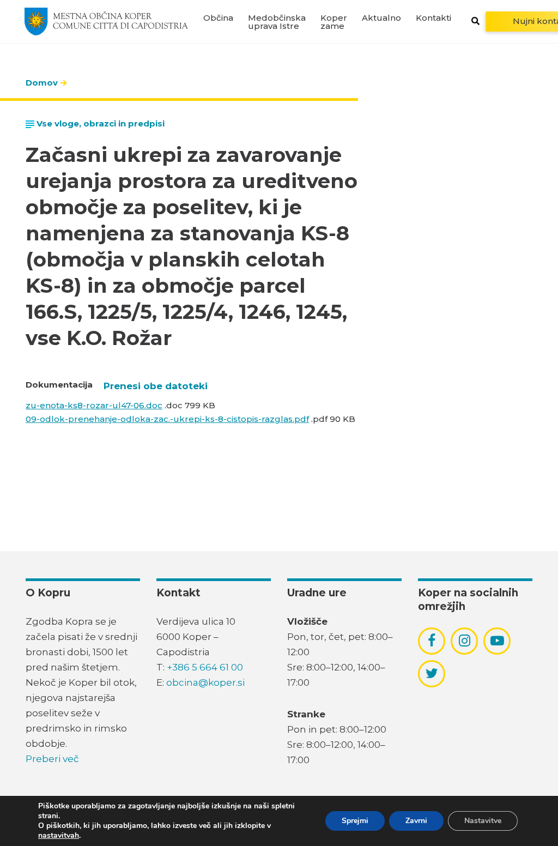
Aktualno (381, 18)
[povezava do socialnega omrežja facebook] (431, 640)
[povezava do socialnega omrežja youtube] (497, 641)
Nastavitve (482, 820)
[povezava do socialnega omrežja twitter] (432, 673)
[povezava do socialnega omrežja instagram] (464, 640)
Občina (218, 18)
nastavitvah (58, 836)
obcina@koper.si (205, 682)
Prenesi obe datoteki (156, 385)
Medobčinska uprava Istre (277, 22)
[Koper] (106, 21)
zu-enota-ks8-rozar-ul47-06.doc (94, 405)
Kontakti (433, 18)
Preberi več (52, 758)
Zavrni (416, 820)
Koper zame (333, 22)
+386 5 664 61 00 (205, 667)
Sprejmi (355, 820)
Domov (42, 82)
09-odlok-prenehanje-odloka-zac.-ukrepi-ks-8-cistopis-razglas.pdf (167, 419)
